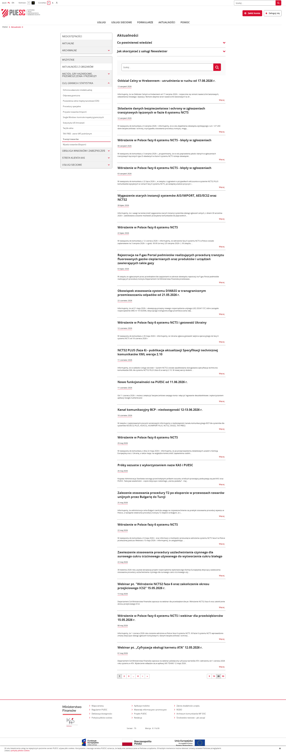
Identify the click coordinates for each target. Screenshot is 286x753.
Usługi (101, 22)
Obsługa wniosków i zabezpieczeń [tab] (83, 150)
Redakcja (138, 717)
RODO (179, 709)
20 (218, 676)
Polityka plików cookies (102, 717)
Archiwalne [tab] (69, 50)
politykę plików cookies (20, 750)
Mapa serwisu (98, 705)
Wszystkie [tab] (68, 59)
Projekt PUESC (140, 713)
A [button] (29, 2)
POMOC (185, 22)
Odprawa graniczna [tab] (71, 95)
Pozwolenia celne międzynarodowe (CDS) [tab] (81, 101)
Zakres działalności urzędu (188, 705)
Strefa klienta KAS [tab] (73, 157)
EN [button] (13, 3)
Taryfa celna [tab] (68, 128)
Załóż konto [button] (253, 13)
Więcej (222, 100)
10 (214, 676)
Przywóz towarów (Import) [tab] (75, 112)
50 (223, 676)
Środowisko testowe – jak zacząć (191, 717)
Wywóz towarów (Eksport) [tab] (74, 144)
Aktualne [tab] (68, 43)
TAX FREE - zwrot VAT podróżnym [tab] (77, 133)
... (133, 676)
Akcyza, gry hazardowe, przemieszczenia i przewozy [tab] (79, 75)
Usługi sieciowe (121, 22)
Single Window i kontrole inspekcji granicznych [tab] (83, 117)
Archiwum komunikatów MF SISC (191, 713)
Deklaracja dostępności (102, 713)
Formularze (145, 22)
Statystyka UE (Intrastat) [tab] (73, 122)
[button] (171, 44)
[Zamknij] (280, 748)
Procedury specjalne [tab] (72, 106)
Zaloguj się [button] (274, 13)
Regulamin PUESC (99, 709)
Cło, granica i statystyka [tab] (77, 83)
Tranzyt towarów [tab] (71, 139)
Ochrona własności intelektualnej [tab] (77, 90)
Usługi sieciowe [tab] (72, 164)
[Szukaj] (278, 3)
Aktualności (166, 22)
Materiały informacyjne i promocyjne (150, 709)
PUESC (5, 27)
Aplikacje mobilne (142, 705)
